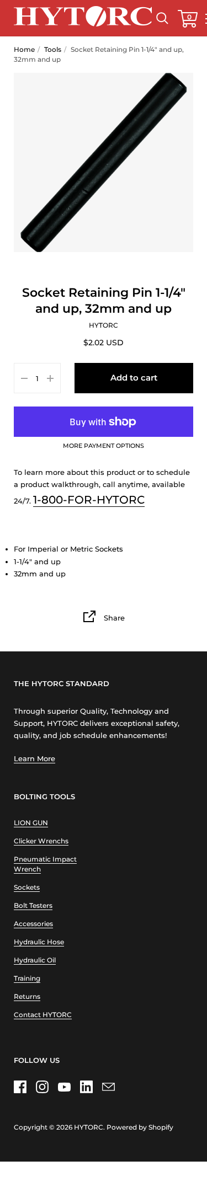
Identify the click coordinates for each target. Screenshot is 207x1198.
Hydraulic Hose (39, 942)
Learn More (34, 758)
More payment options (103, 446)
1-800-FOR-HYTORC (89, 499)
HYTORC (88, 1127)
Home (24, 49)
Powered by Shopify (140, 1127)
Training (27, 978)
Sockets (27, 887)
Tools (52, 49)
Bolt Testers (33, 905)
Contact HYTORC (43, 1014)
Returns (27, 996)
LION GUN (31, 823)
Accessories (33, 923)
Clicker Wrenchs (41, 841)
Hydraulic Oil (35, 960)
